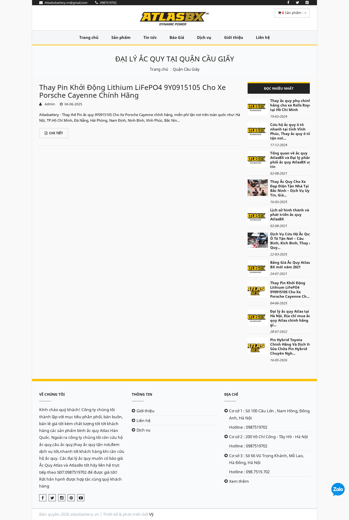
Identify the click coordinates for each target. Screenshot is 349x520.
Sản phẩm (121, 37)
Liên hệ (263, 37)
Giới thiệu (233, 37)
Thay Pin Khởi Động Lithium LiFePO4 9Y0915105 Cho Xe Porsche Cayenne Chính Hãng (132, 91)
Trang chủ (89, 37)
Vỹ (151, 514)
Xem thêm (239, 481)
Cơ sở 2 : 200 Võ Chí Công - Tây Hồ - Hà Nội (268, 436)
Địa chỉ (231, 394)
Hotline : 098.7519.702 (249, 471)
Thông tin (142, 394)
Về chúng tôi (52, 394)
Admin (49, 104)
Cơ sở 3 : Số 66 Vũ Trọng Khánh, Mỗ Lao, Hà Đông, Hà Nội (266, 459)
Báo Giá (177, 37)
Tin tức (150, 37)
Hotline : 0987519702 (248, 427)
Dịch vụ (204, 37)
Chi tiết (56, 133)
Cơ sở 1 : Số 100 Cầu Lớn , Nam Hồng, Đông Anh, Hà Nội (269, 414)
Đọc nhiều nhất (278, 88)
